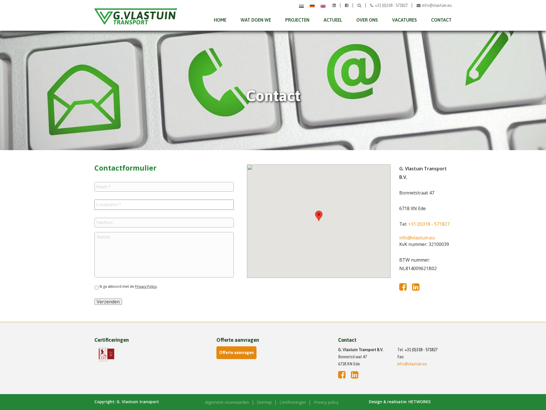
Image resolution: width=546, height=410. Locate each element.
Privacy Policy (146, 286)
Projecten (297, 19)
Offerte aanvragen (236, 352)
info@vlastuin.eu (437, 5)
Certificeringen (293, 402)
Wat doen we (256, 19)
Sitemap (264, 402)
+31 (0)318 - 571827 (391, 5)
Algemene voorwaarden (227, 402)
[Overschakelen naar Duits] (312, 5)
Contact (441, 19)
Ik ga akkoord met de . (129, 286)
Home (220, 19)
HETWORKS (419, 401)
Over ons (367, 19)
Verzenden (108, 302)
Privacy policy (326, 402)
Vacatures (404, 19)
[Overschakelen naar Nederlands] (301, 5)
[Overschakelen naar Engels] (323, 5)
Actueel (333, 19)
